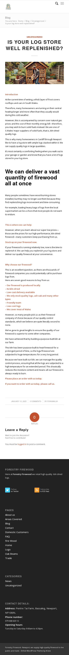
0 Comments (35, 401)
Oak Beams (11, 553)
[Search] (55, 3)
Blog (7, 17)
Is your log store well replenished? (34, 45)
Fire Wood (11, 540)
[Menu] (62, 3)
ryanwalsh (52, 401)
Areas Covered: (13, 519)
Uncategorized (34, 37)
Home (8, 545)
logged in (22, 444)
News (8, 581)
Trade (8, 558)
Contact (9, 527)
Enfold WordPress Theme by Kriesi (36, 651)
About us (10, 514)
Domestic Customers (17, 532)
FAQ (7, 536)
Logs (8, 549)
